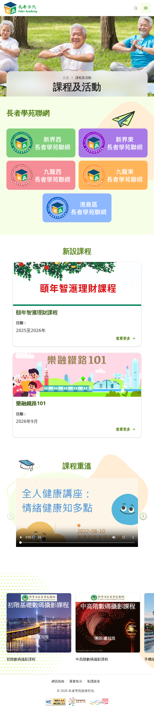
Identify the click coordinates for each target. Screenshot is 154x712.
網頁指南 (58, 681)
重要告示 (75, 681)
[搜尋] (136, 8)
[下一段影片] (143, 516)
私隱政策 (93, 681)
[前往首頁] (20, 8)
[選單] (146, 8)
